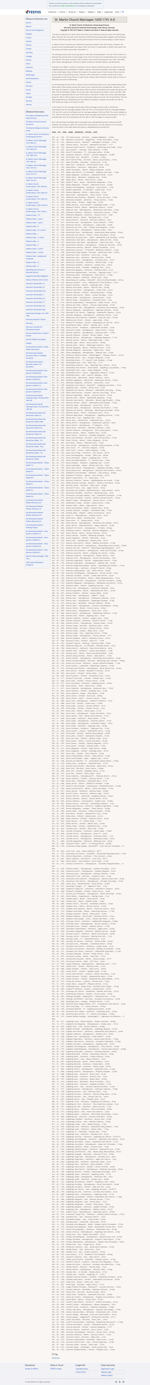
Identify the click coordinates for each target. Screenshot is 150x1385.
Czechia (29, 41)
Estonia (28, 45)
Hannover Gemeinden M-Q (36, 291)
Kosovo (28, 60)
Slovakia (29, 97)
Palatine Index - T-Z (33, 215)
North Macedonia (32, 78)
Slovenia (29, 101)
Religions (91, 12)
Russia (28, 90)
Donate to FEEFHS (31, 1369)
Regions (82, 12)
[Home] (33, 12)
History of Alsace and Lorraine (37, 280)
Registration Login (107, 1369)
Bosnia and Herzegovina (35, 30)
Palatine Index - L (32, 234)
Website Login (106, 1372)
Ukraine (29, 105)
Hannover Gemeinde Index (35, 309)
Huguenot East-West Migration (37, 276)
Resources (72, 12)
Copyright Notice (82, 1369)
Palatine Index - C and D (34, 252)
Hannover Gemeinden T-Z (35, 283)
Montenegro (30, 75)
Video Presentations (68, 6)
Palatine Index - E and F (34, 249)
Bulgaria (29, 34)
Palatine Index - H (32, 241)
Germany (56, 1358)
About (117, 12)
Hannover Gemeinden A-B (35, 306)
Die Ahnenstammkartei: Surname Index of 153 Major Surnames (36, 355)
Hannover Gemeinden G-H (35, 298)
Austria (28, 23)
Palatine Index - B (32, 262)
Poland (28, 82)
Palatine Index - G (32, 245)
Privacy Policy (81, 1372)
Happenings (108, 12)
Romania (29, 86)
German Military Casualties (36, 339)
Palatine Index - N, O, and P (36, 230)
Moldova (29, 71)
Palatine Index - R (32, 226)
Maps (99, 12)
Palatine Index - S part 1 (34, 223)
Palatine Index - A (32, 266)
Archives (62, 12)
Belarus (29, 26)
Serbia (28, 93)
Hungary (29, 56)
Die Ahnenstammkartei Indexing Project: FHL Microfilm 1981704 (37, 398)
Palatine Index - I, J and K (35, 237)
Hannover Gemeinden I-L (35, 295)
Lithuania (29, 67)
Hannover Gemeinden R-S (35, 287)
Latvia (28, 64)
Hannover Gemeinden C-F (35, 302)
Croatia (28, 38)
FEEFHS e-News (56, 1369)
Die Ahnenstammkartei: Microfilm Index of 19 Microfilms (34, 364)
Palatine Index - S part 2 (34, 219)
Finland (28, 49)
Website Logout (106, 1375)
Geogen (29, 343)
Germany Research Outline (36, 319)
